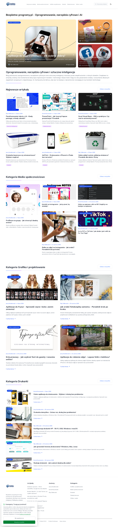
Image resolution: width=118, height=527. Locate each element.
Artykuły (30, 483)
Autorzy (52, 483)
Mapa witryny (63, 521)
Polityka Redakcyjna (53, 521)
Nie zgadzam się (19, 518)
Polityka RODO (43, 521)
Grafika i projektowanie (55, 4)
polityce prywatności (25, 514)
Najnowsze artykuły (31, 4)
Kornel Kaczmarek (47, 113)
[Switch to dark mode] (110, 4)
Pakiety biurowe (71, 4)
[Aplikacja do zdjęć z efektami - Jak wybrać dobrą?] (41, 43)
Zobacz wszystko (105, 89)
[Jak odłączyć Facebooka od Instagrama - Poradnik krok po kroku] (95, 55)
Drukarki (64, 4)
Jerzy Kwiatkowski (10, 152)
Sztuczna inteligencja (12, 126)
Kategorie (73, 483)
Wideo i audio (79, 4)
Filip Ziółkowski (10, 113)
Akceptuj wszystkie (19, 522)
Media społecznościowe (43, 4)
